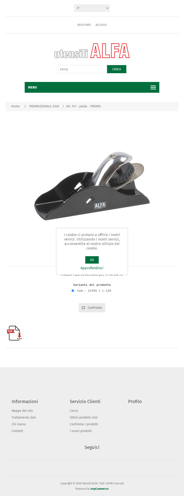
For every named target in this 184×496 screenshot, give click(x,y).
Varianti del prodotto (92, 285)
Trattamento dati (24, 417)
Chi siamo (19, 424)
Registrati (84, 24)
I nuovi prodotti (81, 431)
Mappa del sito (22, 411)
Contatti (17, 431)
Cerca (116, 69)
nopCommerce (100, 488)
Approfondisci (92, 268)
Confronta (95, 308)
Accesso (101, 24)
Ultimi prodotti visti (84, 417)
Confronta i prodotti (84, 424)
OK (92, 260)
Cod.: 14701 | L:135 (94, 291)
